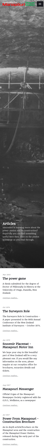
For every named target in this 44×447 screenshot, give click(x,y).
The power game (14, 278)
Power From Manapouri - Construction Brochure (20, 420)
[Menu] (40, 4)
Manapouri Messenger (18, 389)
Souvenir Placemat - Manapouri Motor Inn (18, 345)
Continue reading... (10, 298)
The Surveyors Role (16, 311)
